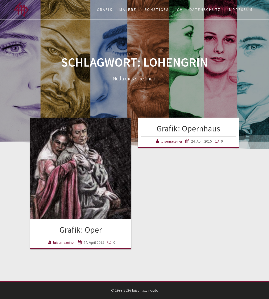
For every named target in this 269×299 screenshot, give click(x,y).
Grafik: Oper (80, 229)
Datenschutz (205, 9)
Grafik (105, 9)
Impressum (240, 9)
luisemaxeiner (64, 242)
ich (179, 9)
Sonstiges (157, 9)
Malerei (128, 9)
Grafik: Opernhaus (188, 128)
